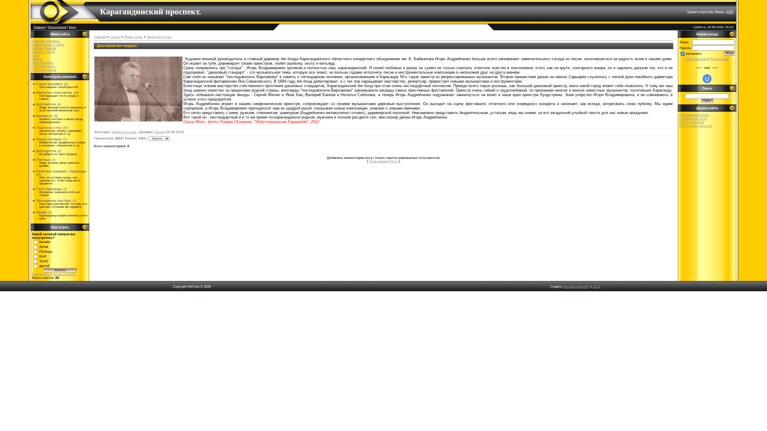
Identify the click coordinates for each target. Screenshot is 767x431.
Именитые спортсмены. (54, 92)
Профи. (42, 212)
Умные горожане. (49, 139)
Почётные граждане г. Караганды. (61, 171)
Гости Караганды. (49, 189)
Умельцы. (43, 159)
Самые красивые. (50, 84)
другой (44, 266)
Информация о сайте (48, 44)
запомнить (694, 53)
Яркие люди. (133, 37)
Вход (72, 27)
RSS (730, 12)
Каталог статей (43, 52)
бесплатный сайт (576, 286)
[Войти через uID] (707, 78)
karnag (159, 132)
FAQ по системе (691, 122)
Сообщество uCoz (693, 118)
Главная (39, 27)
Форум (37, 59)
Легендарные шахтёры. (54, 200)
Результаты (41, 274)
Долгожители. (46, 104)
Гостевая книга (43, 66)
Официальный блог (694, 115)
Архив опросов (63, 274)
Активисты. (44, 116)
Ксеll (42, 256)
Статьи (115, 37)
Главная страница (45, 41)
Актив (43, 246)
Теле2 (43, 261)
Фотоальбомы (42, 62)
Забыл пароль (696, 59)
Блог (35, 55)
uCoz (597, 286)
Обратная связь (44, 70)
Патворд (45, 251)
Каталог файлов (44, 48)
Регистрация (57, 27)
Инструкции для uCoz (695, 126)
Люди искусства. (49, 127)
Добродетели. (46, 151)
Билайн (44, 242)
